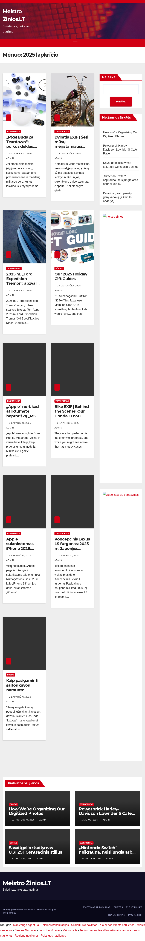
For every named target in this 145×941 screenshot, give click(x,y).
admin (43, 820)
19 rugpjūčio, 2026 (23, 820)
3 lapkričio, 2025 (20, 423)
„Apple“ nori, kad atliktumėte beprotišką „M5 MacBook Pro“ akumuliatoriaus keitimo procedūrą (24, 418)
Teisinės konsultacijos (55, 924)
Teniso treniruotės (91, 930)
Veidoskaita (70, 930)
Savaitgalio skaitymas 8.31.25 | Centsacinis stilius (35, 850)
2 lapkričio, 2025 (68, 555)
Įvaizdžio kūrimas (49, 930)
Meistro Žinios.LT (27, 883)
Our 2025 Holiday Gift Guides (70, 276)
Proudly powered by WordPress (19, 909)
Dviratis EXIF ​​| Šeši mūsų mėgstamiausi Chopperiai (71, 144)
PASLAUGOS (135, 915)
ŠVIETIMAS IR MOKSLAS (97, 907)
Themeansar (9, 912)
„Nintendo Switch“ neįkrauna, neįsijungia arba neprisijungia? (120, 180)
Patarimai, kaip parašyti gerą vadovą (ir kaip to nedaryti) (118, 197)
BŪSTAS (59, 268)
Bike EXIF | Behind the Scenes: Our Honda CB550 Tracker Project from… (71, 416)
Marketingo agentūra (26, 924)
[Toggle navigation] (75, 43)
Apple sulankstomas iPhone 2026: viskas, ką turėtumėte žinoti (23, 548)
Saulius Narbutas (25, 930)
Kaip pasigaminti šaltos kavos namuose (22, 685)
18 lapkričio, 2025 (21, 153)
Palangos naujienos (53, 935)
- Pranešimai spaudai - (117, 930)
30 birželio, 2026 (22, 858)
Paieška (108, 77)
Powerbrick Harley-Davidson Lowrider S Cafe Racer (120, 149)
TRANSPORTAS (62, 132)
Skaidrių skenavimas (84, 924)
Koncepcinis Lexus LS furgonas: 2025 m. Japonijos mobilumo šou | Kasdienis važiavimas (72, 551)
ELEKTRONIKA (13, 132)
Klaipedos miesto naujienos (117, 924)
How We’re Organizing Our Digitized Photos (37, 811)
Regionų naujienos (27, 935)
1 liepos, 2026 (90, 820)
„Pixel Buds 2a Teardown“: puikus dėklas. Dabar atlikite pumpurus (20, 146)
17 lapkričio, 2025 (21, 290)
